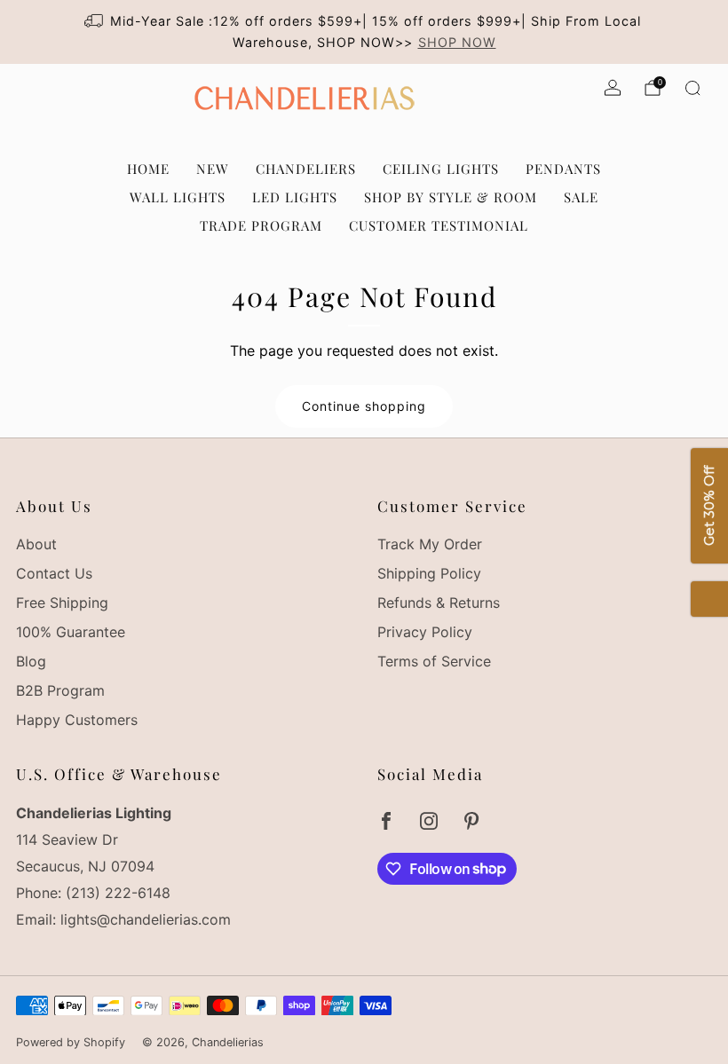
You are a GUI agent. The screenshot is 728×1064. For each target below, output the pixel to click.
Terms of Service (434, 661)
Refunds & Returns (438, 602)
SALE (581, 197)
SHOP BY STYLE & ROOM (450, 197)
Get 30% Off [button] (708, 506)
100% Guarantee (70, 632)
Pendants (563, 168)
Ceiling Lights (441, 168)
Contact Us (54, 573)
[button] (709, 599)
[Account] (612, 88)
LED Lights (294, 197)
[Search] (692, 88)
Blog (31, 661)
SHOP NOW (457, 42)
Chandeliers (306, 168)
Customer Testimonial (438, 225)
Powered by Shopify (70, 1042)
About (36, 544)
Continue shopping (364, 406)
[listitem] (364, 32)
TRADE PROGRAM (261, 225)
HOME (148, 168)
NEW (212, 168)
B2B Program (60, 690)
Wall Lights (178, 197)
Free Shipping (62, 602)
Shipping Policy (429, 573)
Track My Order (429, 544)
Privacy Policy (424, 632)
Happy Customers (77, 720)
